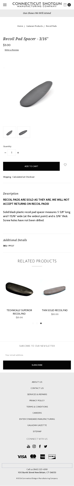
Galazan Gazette (37, 425)
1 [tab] (33, 323)
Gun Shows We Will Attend (37, 13)
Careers (37, 413)
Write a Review (12, 50)
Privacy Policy (37, 400)
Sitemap (37, 431)
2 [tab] (37, 323)
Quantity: (7, 146)
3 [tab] (41, 323)
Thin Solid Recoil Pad (55, 310)
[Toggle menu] (4, 4)
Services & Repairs (37, 394)
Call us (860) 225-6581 (37, 469)
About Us (37, 382)
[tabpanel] (54, 297)
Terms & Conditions (37, 406)
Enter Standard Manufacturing (37, 419)
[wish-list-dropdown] (65, 164)
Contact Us (37, 388)
